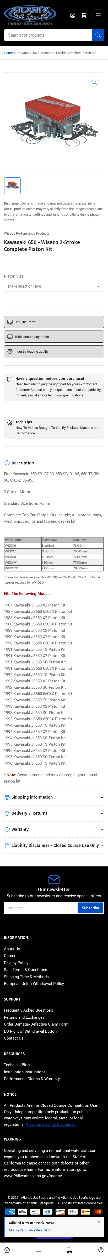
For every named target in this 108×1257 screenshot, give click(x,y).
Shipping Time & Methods (26, 976)
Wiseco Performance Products (27, 233)
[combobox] (54, 35)
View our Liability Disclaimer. (51, 1124)
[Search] (98, 35)
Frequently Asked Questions (28, 1010)
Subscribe (90, 908)
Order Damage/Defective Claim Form (36, 1024)
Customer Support (28, 390)
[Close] (99, 1222)
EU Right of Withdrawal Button (30, 1031)
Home (8, 53)
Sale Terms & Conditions (25, 969)
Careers (11, 955)
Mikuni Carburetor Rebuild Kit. (30, 1230)
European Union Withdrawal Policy (34, 983)
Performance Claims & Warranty (32, 1078)
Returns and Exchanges (24, 1017)
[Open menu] (98, 15)
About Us (12, 949)
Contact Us (14, 1038)
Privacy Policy (16, 962)
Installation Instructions (25, 1072)
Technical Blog (17, 1064)
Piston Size (14, 276)
